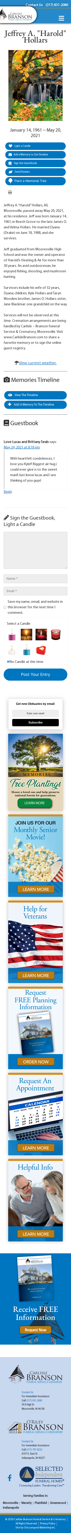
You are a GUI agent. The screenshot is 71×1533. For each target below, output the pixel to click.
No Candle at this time (26, 662)
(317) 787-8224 (34, 1449)
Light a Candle (22, 146)
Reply (8, 492)
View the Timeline (26, 395)
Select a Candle (18, 624)
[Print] (10, 193)
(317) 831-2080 (34, 1400)
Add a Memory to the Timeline (31, 154)
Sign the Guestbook (25, 163)
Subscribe (35, 722)
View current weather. (38, 363)
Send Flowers (22, 172)
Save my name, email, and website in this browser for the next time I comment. (35, 607)
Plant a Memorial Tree (30, 181)
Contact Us (27, 1392)
